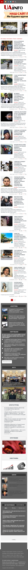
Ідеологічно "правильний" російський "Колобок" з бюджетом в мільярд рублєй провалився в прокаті (17, 493)
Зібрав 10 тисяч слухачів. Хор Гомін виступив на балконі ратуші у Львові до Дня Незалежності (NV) (15, 420)
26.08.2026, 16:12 (8, 433)
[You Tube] (13, 2)
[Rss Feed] (5, 2)
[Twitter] (10, 2)
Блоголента (10, 556)
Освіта (21, 553)
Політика (14, 551)
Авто (3, 555)
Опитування (14, 332)
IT (5, 555)
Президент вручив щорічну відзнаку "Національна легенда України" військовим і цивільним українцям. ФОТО (11, 384)
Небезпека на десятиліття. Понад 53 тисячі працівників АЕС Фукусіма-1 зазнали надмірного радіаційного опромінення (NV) (14, 426)
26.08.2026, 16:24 (8, 428)
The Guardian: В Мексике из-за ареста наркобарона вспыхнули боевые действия (20, 253)
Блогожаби (14, 438)
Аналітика (14, 306)
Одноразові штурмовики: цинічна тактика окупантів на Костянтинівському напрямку (17, 479)
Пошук (14, 38)
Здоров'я (8, 555)
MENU (2, 1)
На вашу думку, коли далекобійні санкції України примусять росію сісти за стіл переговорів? (13, 336)
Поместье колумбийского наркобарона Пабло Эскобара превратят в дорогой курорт (20, 236)
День (6, 508)
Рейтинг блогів (16, 556)
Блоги (14, 475)
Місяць (14, 508)
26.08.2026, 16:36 (8, 422)
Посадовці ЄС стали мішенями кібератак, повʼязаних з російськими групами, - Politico (16, 311)
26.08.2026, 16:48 (8, 417)
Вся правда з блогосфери (6, 38)
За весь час (22, 508)
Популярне (20, 505)
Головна (4, 551)
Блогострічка (14, 405)
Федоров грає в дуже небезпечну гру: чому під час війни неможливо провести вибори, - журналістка (17, 317)
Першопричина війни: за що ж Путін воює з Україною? (17, 485)
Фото (14, 367)
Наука (15, 553)
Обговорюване (9, 505)
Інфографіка (14, 458)
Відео (18, 555)
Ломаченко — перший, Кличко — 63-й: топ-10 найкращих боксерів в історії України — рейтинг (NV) (14, 431)
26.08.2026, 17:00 (8, 410)
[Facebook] (8, 2)
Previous (1, 28)
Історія (18, 553)
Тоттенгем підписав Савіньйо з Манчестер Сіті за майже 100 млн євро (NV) (14, 408)
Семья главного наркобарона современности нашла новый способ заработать (20, 219)
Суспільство (19, 551)
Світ (8, 553)
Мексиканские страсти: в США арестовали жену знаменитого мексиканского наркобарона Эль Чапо (19, 201)
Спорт (12, 555)
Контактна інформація (10, 565)
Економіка (4, 553)
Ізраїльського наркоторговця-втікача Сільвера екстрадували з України (18, 285)
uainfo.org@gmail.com (20, 565)
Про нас (4, 565)
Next (26, 28)
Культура (11, 553)
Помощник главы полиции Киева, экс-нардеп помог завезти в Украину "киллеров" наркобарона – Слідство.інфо (20, 181)
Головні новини (9, 551)
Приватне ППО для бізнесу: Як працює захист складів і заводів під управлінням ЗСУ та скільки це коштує (17, 324)
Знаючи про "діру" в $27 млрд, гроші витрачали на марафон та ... (8, 31)
